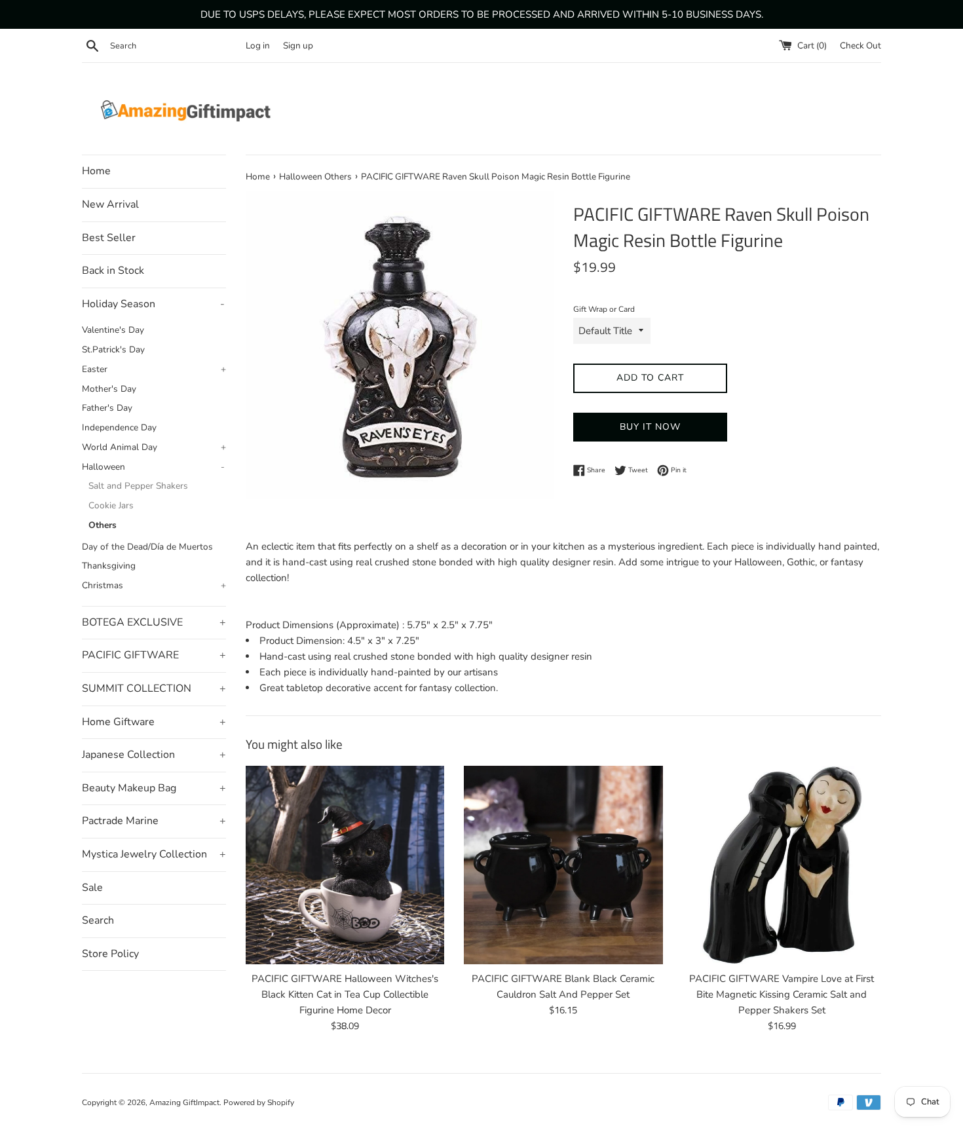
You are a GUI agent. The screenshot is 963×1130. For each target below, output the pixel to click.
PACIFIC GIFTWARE (154, 655)
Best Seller (109, 238)
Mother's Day (109, 389)
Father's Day (107, 408)
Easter (154, 369)
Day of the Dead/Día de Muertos (147, 546)
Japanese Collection (154, 754)
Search (98, 920)
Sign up (298, 45)
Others (102, 525)
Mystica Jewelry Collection (154, 854)
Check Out (860, 45)
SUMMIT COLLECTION (154, 688)
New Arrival (110, 204)
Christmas (154, 585)
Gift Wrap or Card (604, 309)
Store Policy (110, 954)
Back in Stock (113, 270)
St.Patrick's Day (113, 349)
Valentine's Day (113, 330)
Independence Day (119, 427)
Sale (92, 887)
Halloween (153, 467)
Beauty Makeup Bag (154, 788)
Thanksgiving (109, 565)
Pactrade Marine (154, 821)
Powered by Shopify (258, 1102)
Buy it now (650, 427)
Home (96, 171)
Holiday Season (153, 304)
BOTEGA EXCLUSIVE (154, 622)
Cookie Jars (111, 505)
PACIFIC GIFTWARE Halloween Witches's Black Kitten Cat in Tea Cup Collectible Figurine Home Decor (345, 994)
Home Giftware (154, 722)
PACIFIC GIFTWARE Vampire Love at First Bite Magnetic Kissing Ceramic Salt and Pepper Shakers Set (781, 994)
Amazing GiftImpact (184, 1102)
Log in (258, 45)
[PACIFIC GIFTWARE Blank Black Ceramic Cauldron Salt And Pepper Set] (563, 865)
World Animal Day (154, 447)
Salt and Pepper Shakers (138, 486)
